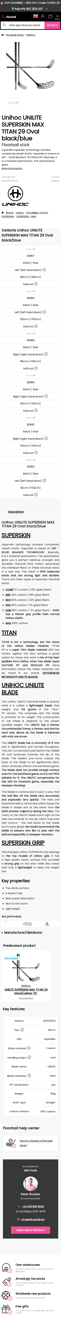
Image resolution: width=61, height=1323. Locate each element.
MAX (8, 623)
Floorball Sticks (15, 35)
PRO (8, 605)
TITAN (9, 633)
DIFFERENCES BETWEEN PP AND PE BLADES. (30, 675)
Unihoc (55, 180)
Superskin (16, 535)
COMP (10, 589)
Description (16, 512)
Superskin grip (23, 843)
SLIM (8, 610)
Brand (9, 212)
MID (8, 595)
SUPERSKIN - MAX (26, 216)
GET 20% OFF (34, 8)
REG (8, 600)
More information (12, 168)
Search (52, 25)
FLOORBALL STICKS (37, 212)
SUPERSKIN (8, 216)
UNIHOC (31, 35)
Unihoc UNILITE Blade (23, 688)
